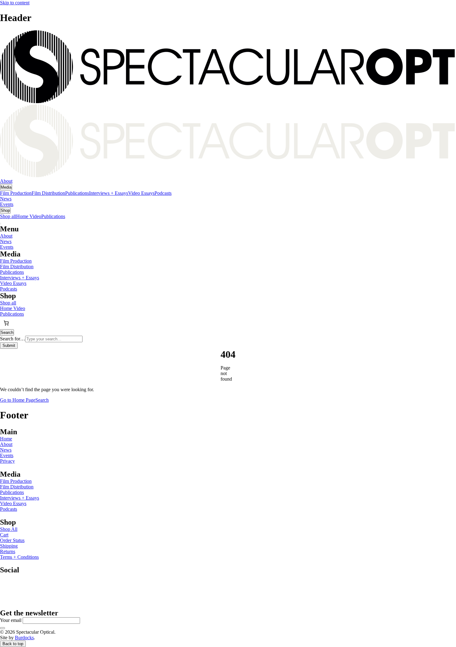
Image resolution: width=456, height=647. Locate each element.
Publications (77, 193)
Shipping (9, 546)
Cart (4, 534)
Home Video (28, 216)
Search (42, 400)
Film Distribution (48, 193)
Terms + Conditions (19, 557)
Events (6, 204)
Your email (10, 620)
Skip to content (14, 2)
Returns (7, 551)
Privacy (7, 461)
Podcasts (163, 193)
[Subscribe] (2, 628)
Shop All (8, 529)
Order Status (12, 540)
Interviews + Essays (108, 193)
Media (6, 187)
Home (6, 438)
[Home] (228, 104)
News (5, 198)
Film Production (16, 193)
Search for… (12, 338)
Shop (5, 210)
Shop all (8, 216)
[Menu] (0, 224)
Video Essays (141, 193)
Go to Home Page (17, 400)
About (6, 181)
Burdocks (24, 637)
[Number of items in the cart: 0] (6, 323)
